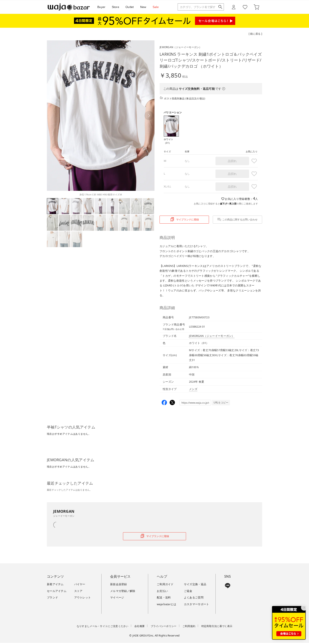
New (143, 7)
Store (115, 7)
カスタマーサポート (196, 604)
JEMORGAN (181, 47)
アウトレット (82, 597)
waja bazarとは (166, 604)
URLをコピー (221, 402)
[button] (149, 115)
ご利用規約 (188, 626)
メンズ (193, 389)
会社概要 (139, 626)
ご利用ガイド (165, 584)
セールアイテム (56, 591)
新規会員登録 (118, 584)
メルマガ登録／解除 (122, 591)
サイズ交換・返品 (195, 584)
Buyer (101, 7)
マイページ (117, 597)
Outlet (129, 7)
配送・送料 (164, 597)
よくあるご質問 (193, 597)
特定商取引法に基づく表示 (216, 626)
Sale (156, 7)
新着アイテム (55, 584)
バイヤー (79, 584)
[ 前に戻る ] (255, 34)
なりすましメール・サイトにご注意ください (102, 626)
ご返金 (188, 591)
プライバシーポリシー (164, 626)
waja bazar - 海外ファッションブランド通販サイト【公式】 (69, 7)
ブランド (52, 597)
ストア (78, 591)
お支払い (162, 591)
